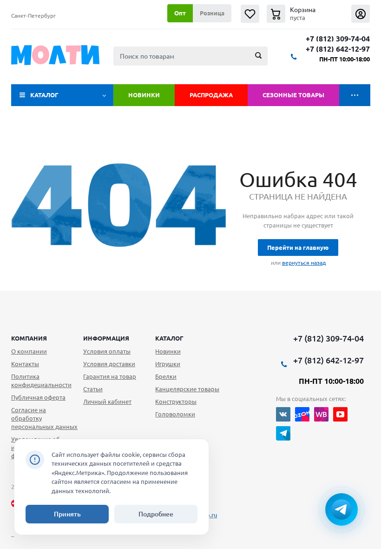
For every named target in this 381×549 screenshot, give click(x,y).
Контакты (25, 364)
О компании (29, 351)
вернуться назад (304, 263)
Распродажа (211, 95)
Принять (67, 514)
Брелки (166, 376)
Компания (29, 338)
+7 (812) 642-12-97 (338, 49)
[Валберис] (321, 414)
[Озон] (302, 414)
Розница (212, 13)
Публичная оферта (38, 397)
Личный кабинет (107, 401)
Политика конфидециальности (41, 380)
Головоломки (175, 414)
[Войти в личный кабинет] (360, 14)
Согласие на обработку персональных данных (44, 418)
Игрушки (167, 364)
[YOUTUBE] (340, 414)
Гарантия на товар (109, 376)
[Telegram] (283, 433)
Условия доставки (109, 364)
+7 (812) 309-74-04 (338, 38)
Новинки (144, 95)
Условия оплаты (107, 351)
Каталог (44, 95)
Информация (106, 338)
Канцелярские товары (187, 389)
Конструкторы (176, 401)
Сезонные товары (293, 95)
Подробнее (155, 514)
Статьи (93, 389)
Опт (180, 13)
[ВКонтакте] (283, 414)
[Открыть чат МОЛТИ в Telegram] (341, 509)
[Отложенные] (250, 14)
